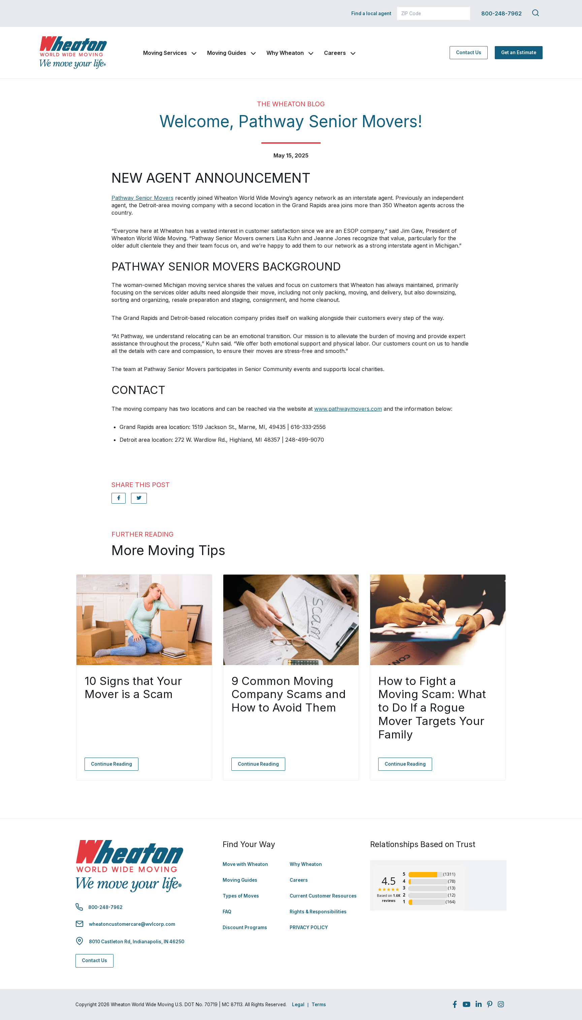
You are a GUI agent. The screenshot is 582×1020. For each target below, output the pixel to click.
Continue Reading (111, 764)
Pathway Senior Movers (142, 197)
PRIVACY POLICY (309, 927)
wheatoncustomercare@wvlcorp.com (132, 924)
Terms (319, 1004)
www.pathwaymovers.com (348, 408)
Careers (335, 52)
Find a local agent (371, 13)
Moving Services (165, 52)
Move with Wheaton (245, 864)
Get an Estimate (518, 52)
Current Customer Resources (323, 896)
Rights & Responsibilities (318, 911)
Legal (298, 1004)
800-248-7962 (501, 13)
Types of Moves (241, 896)
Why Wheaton (285, 52)
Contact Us (468, 52)
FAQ (227, 911)
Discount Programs (245, 927)
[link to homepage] (73, 52)
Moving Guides (226, 52)
